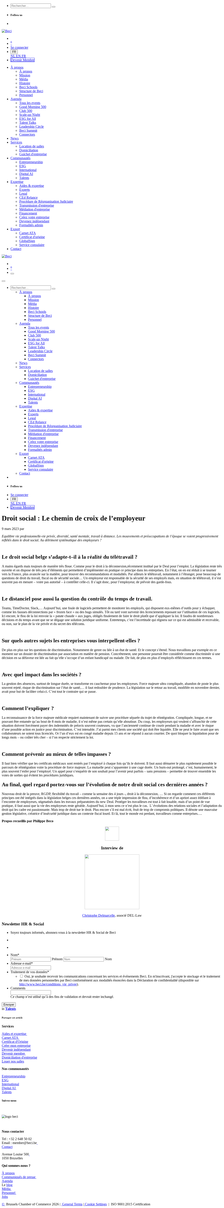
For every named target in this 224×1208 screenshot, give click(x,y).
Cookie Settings (95, 1204)
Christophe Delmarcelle (98, 915)
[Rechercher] (53, 6)
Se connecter (19, 47)
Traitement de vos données (29, 972)
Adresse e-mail (21, 963)
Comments (17, 988)
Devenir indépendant (16, 1049)
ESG (5, 1080)
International (10, 1084)
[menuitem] (13, 56)
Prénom (57, 959)
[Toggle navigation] (12, 273)
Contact (7, 1147)
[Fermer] (3, 281)
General (71, 1204)
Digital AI (9, 1088)
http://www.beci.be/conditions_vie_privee (48, 984)
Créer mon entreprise (16, 1045)
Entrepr (13, 1076)
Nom (14, 955)
